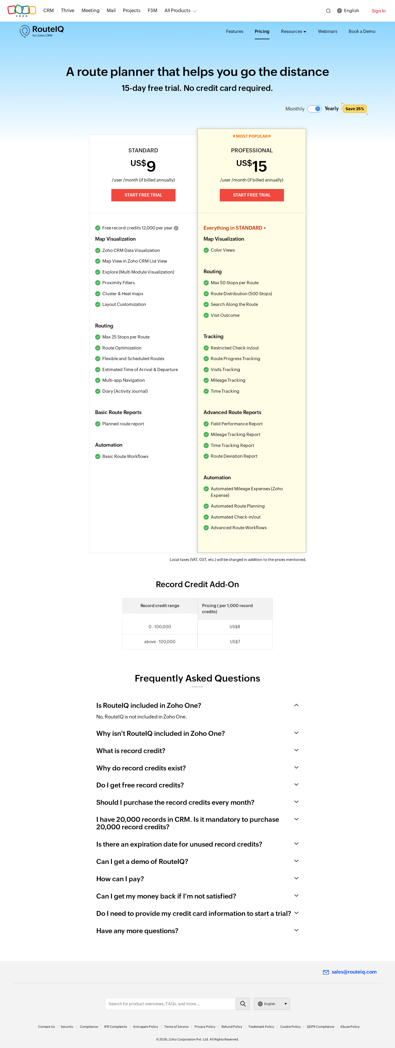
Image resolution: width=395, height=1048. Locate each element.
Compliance (89, 1026)
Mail (111, 10)
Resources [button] (291, 31)
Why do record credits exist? (141, 768)
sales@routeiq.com (354, 972)
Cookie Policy (290, 1026)
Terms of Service (176, 1026)
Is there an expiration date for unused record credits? (179, 844)
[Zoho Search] (328, 11)
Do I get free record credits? (140, 785)
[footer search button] (243, 1004)
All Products (178, 10)
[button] (314, 109)
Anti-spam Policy (145, 1026)
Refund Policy (232, 1026)
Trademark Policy (261, 1026)
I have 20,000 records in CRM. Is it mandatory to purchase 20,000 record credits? (187, 823)
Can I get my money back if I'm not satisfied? (166, 896)
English (351, 10)
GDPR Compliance (320, 1026)
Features (234, 31)
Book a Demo (362, 31)
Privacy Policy (205, 1026)
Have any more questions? (137, 931)
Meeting (90, 10)
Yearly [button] (344, 108)
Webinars (327, 31)
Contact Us (46, 1026)
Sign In (379, 10)
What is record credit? (130, 751)
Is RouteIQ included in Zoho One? (148, 705)
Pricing (262, 31)
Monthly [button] (294, 109)
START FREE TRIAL (143, 194)
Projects (132, 10)
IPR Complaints (115, 1026)
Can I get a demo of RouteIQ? (142, 861)
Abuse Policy (350, 1026)
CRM (48, 10)
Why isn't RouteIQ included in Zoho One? (160, 733)
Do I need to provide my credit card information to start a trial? (193, 913)
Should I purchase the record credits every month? (175, 802)
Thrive (67, 10)
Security (67, 1026)
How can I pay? (120, 879)
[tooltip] (176, 228)
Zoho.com (21, 10)
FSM (152, 10)
